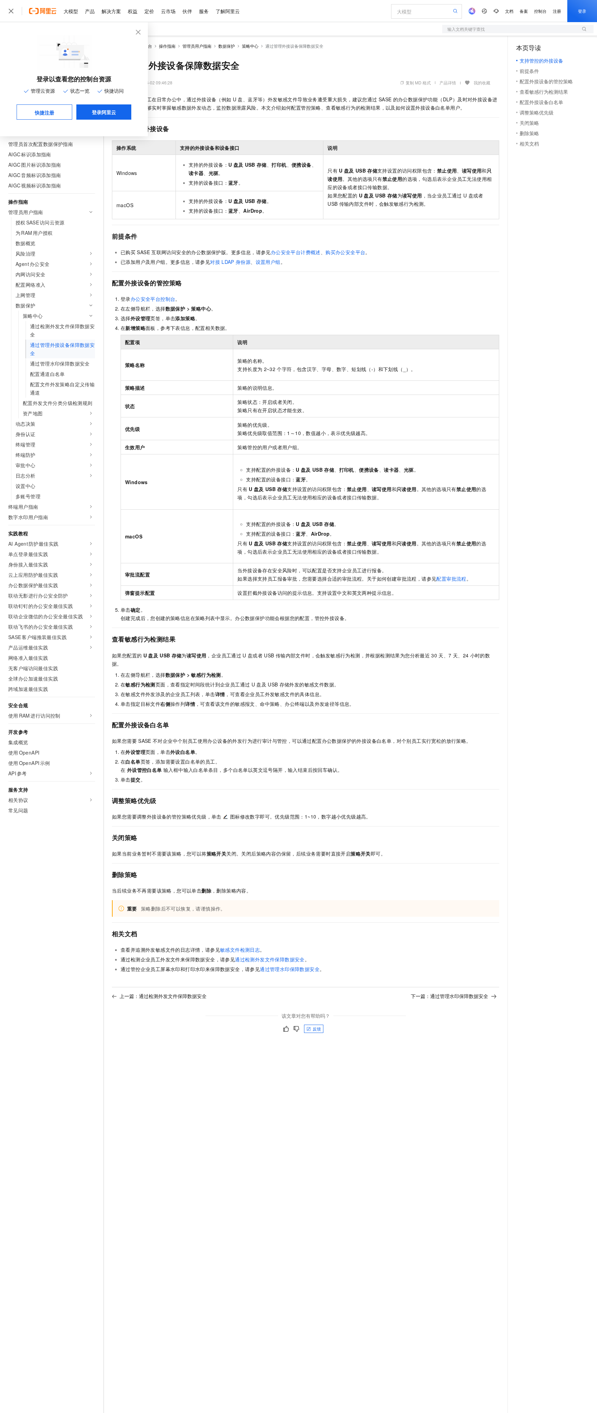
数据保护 (226, 46)
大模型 (71, 11)
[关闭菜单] (11, 11)
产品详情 (447, 82)
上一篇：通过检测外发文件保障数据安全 (163, 995)
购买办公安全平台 (345, 252)
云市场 (168, 11)
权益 (133, 11)
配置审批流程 (451, 578)
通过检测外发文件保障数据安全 (270, 959)
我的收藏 (482, 82)
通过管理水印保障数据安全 (290, 969)
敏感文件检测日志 (240, 949)
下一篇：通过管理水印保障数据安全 (449, 995)
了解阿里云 (228, 11)
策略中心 (250, 46)
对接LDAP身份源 (230, 261)
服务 (204, 11)
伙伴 (187, 11)
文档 (509, 11)
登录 (582, 11)
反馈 (317, 1029)
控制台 (540, 11)
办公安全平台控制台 (153, 298)
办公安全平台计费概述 (296, 252)
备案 (524, 11)
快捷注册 (44, 112)
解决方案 (111, 11)
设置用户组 (268, 261)
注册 (557, 11)
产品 (90, 11)
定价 (149, 11)
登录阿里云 (104, 112)
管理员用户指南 (196, 46)
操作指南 (167, 46)
